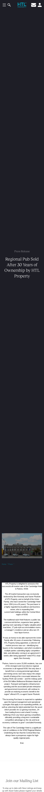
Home (4, 564)
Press (10, 564)
